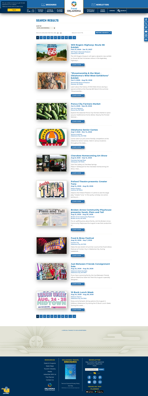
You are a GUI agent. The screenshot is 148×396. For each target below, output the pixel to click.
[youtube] (146, 31)
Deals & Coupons (50, 363)
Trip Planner (50, 377)
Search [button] (123, 11)
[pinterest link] (100, 377)
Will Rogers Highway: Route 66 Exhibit (88, 46)
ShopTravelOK (26, 10)
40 (61, 33)
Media (50, 371)
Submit (101, 369)
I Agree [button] (14, 10)
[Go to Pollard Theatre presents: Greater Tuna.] (51, 189)
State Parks (102, 10)
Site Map (70, 386)
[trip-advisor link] (100, 382)
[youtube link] (89, 382)
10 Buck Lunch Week (82, 292)
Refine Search (102, 32)
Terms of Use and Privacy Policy (70, 383)
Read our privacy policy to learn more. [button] (12, 6)
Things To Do (40, 10)
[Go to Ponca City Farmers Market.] (51, 111)
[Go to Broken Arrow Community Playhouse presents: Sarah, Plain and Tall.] (51, 217)
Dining (112, 11)
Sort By (39, 26)
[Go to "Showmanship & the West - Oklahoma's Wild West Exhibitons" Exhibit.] (51, 80)
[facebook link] (89, 377)
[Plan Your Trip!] (5, 390)
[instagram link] (95, 382)
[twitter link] (95, 377)
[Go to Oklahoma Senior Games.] (51, 137)
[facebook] (146, 20)
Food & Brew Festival (82, 238)
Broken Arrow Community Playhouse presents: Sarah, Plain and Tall (91, 211)
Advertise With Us (50, 374)
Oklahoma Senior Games (84, 130)
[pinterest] (146, 27)
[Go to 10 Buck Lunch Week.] (51, 299)
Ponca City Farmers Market (85, 104)
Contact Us (50, 380)
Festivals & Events (90, 10)
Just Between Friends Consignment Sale (90, 265)
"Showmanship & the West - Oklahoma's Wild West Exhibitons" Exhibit (90, 75)
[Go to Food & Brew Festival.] (51, 245)
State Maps (50, 366)
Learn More (76, 65)
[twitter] (146, 24)
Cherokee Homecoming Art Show (89, 156)
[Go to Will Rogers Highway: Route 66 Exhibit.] (51, 52)
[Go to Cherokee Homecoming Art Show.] (51, 163)
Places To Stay (60, 10)
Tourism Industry (50, 369)
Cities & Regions (50, 10)
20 (58, 33)
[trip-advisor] (146, 39)
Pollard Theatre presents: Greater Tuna (89, 182)
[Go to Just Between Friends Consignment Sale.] (51, 271)
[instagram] (146, 35)
